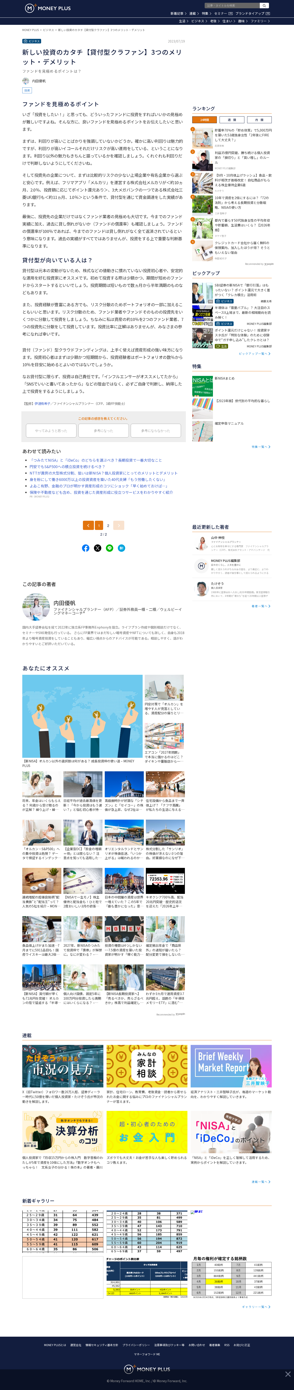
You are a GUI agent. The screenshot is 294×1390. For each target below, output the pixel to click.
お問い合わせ (197, 1345)
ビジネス (197, 21)
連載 (192, 13)
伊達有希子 (42, 403)
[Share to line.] (109, 548)
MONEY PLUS (30, 30)
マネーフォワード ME (147, 1354)
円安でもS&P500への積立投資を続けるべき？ (67, 466)
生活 (182, 21)
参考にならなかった (155, 430)
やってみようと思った (51, 430)
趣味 (241, 21)
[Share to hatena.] (121, 548)
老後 (213, 21)
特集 (205, 13)
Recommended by (165, 1014)
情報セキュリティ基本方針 (101, 1345)
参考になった (103, 430)
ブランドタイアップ (252, 13)
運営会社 (75, 1345)
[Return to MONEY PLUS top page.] (48, 8)
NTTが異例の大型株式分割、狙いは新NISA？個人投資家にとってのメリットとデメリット (104, 473)
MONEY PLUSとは (55, 1345)
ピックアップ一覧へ (253, 353)
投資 (27, 90)
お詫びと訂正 (242, 1345)
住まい (227, 21)
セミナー (223, 13)
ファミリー (259, 21)
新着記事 (177, 13)
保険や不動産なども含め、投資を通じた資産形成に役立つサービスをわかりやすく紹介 (101, 492)
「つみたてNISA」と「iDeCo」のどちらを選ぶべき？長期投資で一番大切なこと (96, 460)
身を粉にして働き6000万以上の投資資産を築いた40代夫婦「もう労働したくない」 (98, 479)
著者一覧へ (260, 606)
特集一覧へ (260, 447)
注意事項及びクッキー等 (169, 1345)
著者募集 (214, 1345)
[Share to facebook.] (85, 548)
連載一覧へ (260, 1182)
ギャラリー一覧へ (255, 1307)
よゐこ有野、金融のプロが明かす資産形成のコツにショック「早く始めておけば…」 (99, 486)
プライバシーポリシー (136, 1345)
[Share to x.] (97, 548)
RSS (226, 1345)
